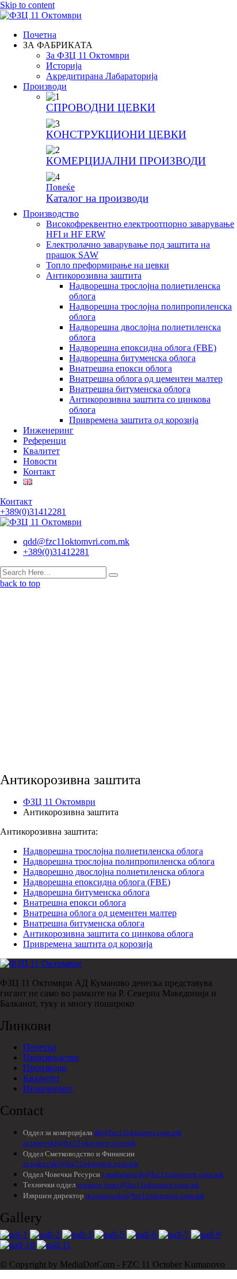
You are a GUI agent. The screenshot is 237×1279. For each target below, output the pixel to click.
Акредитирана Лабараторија (102, 76)
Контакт (39, 471)
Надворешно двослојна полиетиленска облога (113, 872)
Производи (45, 86)
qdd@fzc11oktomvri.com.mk (76, 541)
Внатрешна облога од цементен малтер (146, 379)
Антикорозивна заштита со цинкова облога (108, 933)
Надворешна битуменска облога (132, 358)
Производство (51, 213)
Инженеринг (48, 430)
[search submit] (113, 575)
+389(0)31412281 (56, 552)
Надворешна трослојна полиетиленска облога (113, 851)
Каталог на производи (97, 198)
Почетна (39, 35)
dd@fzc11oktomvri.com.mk (138, 1132)
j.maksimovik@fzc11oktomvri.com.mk (163, 1174)
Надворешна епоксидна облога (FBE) (142, 348)
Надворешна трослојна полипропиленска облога (119, 861)
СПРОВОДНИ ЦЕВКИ (100, 107)
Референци (44, 440)
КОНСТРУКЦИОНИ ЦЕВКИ (116, 134)
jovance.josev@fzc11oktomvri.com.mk (138, 1184)
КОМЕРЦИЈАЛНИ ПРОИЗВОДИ (126, 161)
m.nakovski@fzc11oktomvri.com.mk (81, 1163)
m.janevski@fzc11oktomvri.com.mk (79, 1143)
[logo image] (41, 522)
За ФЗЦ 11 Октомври (87, 55)
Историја (64, 66)
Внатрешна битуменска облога (129, 389)
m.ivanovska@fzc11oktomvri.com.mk (145, 1195)
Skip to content (27, 5)
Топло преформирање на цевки (107, 265)
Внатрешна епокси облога (120, 368)
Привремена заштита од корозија (133, 420)
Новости (40, 461)
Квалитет (41, 451)
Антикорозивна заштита (94, 275)
